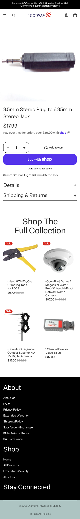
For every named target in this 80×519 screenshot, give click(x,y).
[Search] (13, 15)
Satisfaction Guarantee (18, 427)
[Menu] (4, 15)
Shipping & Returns (25, 195)
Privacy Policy (12, 409)
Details (11, 185)
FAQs (6, 403)
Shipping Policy (13, 421)
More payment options (40, 168)
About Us (9, 397)
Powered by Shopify (50, 505)
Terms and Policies (40, 513)
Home (7, 459)
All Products (11, 465)
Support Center (13, 439)
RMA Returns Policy (16, 433)
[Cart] (75, 15)
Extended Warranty (16, 415)
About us (9, 477)
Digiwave (33, 505)
